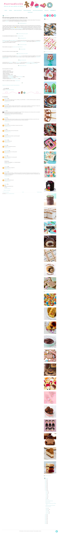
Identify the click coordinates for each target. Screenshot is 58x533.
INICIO (6, 10)
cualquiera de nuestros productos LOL (16, 28)
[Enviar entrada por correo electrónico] (4, 88)
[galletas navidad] (48, 51)
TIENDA (10, 10)
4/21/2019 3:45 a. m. (7, 163)
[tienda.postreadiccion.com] (50, 163)
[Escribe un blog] (6, 88)
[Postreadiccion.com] (50, 35)
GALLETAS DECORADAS (38, 10)
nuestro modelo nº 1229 (30, 62)
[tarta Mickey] (50, 191)
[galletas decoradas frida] (50, 431)
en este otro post (17, 80)
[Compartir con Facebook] (8, 88)
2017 (45, 488)
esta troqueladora (23, 41)
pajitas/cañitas (20, 76)
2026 (45, 523)
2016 (45, 487)
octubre (47, 510)
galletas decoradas (6, 40)
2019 (45, 514)
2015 (45, 486)
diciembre (47, 513)
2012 (45, 482)
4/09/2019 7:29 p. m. (7, 158)
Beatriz (5, 145)
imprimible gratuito (8, 89)
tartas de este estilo (34, 63)
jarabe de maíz (38, 41)
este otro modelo (27, 63)
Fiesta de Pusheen (48, 506)
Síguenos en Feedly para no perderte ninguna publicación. (11, 85)
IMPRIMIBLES (53, 10)
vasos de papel (10, 76)
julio (46, 498)
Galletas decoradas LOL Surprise (50, 505)
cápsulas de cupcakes (14, 78)
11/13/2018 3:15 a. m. (7, 131)
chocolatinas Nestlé (11, 75)
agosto (47, 508)
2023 (45, 519)
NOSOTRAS (30, 12)
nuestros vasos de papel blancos (17, 46)
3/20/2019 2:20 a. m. (7, 147)
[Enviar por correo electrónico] (5, 88)
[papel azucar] (50, 49)
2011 (45, 481)
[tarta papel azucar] (50, 65)
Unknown (5, 98)
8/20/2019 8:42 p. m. (7, 181)
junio (46, 497)
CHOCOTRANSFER (27, 10)
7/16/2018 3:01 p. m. (7, 101)
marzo (47, 493)
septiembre (47, 509)
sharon (5, 155)
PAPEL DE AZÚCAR (18, 10)
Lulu (5, 129)
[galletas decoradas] (50, 121)
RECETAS (46, 10)
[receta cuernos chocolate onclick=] (50, 247)
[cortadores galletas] (50, 93)
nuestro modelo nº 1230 (13, 40)
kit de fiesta (12, 89)
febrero (47, 492)
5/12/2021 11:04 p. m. (7, 188)
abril (46, 494)
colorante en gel (18, 62)
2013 (45, 483)
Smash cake (47, 499)
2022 (45, 518)
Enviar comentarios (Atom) (10, 193)
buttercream (11, 62)
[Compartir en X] (7, 88)
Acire (5, 110)
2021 (45, 517)
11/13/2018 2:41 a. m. (7, 126)
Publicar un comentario (7, 190)
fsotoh (5, 134)
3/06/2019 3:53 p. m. (7, 142)
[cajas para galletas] (50, 149)
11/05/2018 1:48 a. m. (7, 121)
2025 (45, 522)
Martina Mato (6, 150)
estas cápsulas (19, 55)
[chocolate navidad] (50, 79)
